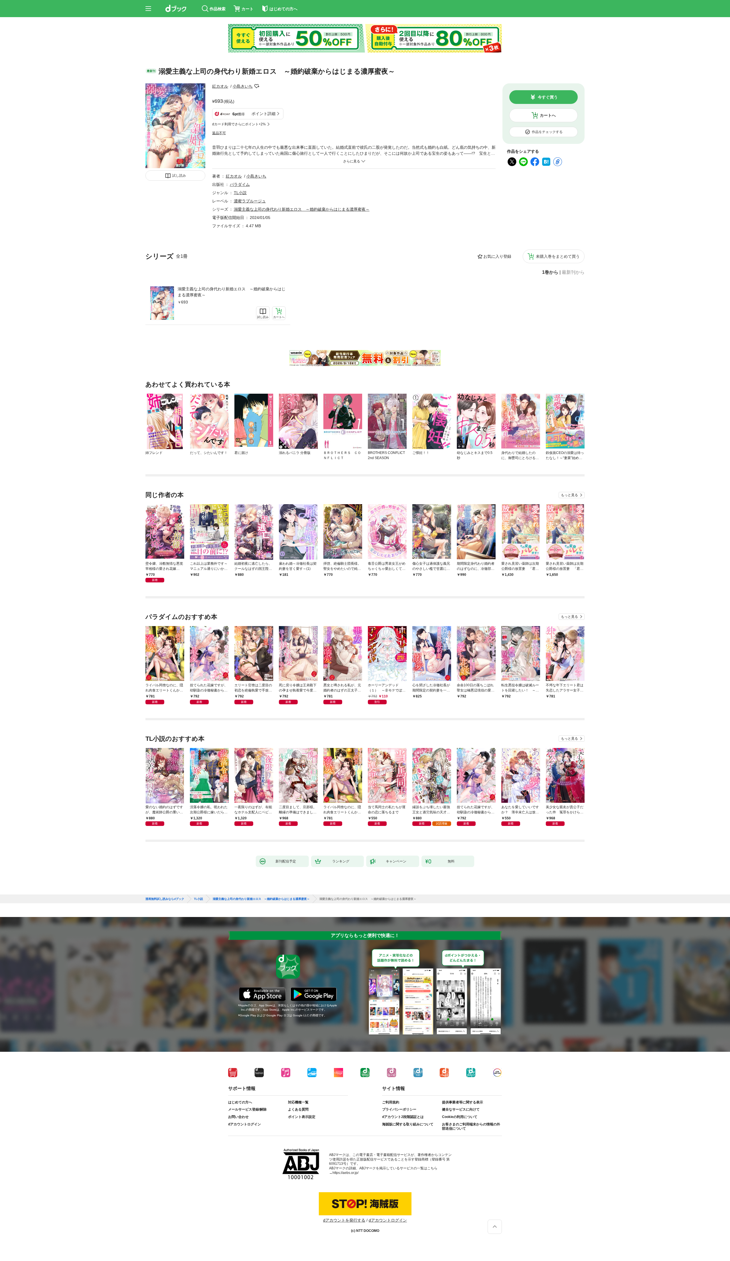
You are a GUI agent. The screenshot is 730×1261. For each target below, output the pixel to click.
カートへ (548, 115)
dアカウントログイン (244, 1124)
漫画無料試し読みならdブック (164, 899)
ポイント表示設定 (301, 1117)
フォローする (256, 86)
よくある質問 (298, 1109)
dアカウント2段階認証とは (403, 1117)
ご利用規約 (390, 1102)
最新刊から (573, 272)
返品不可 (219, 133)
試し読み (179, 176)
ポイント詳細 (263, 113)
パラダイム (240, 184)
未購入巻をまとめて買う (558, 256)
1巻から (550, 272)
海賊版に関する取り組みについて (407, 1124)
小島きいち (243, 86)
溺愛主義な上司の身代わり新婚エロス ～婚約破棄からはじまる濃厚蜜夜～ (231, 292)
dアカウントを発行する (344, 1220)
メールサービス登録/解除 (247, 1109)
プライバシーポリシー (399, 1109)
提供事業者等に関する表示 (462, 1102)
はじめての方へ (240, 1102)
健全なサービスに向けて (461, 1109)
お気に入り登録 (497, 256)
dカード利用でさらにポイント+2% (239, 124)
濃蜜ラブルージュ (250, 201)
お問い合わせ (238, 1117)
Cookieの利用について (459, 1117)
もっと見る (569, 495)
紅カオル (220, 86)
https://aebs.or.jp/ (345, 1173)
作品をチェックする (547, 132)
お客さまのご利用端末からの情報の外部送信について (471, 1126)
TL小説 (240, 192)
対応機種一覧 (298, 1102)
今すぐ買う (548, 97)
